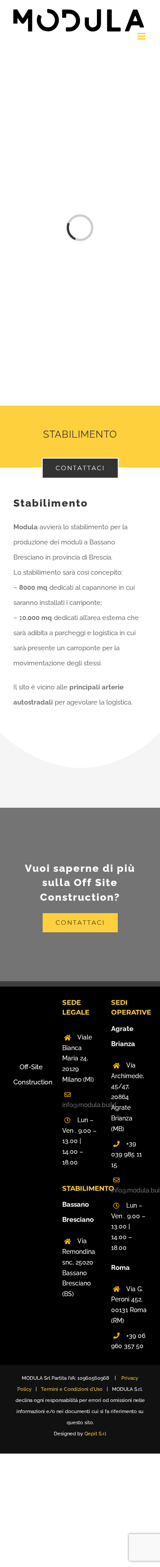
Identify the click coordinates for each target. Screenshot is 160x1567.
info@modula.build (80, 1104)
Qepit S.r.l (95, 1434)
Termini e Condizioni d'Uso (72, 1389)
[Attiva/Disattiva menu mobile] (142, 36)
